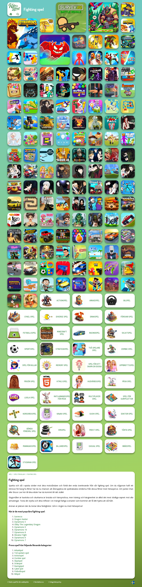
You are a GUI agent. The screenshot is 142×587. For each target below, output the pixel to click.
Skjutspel (18, 560)
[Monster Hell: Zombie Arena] (14, 236)
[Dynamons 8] (128, 25)
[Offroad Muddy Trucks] (47, 236)
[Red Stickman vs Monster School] (79, 58)
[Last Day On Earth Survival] (63, 220)
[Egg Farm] (14, 300)
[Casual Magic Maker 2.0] (128, 122)
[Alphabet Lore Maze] (128, 106)
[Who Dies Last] (79, 106)
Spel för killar (19, 474)
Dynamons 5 (20, 521)
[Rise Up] (63, 139)
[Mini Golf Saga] (95, 252)
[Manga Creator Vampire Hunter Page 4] (63, 187)
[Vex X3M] (14, 220)
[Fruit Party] (30, 139)
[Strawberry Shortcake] (47, 220)
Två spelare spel (21, 553)
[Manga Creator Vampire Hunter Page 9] (79, 171)
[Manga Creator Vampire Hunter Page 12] (95, 155)
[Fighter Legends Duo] (95, 58)
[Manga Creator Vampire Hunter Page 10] (14, 171)
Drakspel (18, 563)
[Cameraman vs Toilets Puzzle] (112, 252)
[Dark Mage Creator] (95, 122)
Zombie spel (19, 558)
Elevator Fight (20, 535)
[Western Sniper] (95, 139)
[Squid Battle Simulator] (47, 90)
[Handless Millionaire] (112, 90)
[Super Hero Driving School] (128, 268)
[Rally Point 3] (30, 268)
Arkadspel (18, 550)
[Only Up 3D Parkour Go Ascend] (14, 122)
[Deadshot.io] (47, 203)
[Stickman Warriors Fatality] (95, 74)
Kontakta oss (39, 582)
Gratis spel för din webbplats (19, 582)
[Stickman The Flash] (14, 58)
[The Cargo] (95, 236)
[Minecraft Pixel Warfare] (47, 122)
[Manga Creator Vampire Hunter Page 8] (95, 171)
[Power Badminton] (79, 284)
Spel (10, 474)
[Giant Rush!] (128, 139)
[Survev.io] (71, 17)
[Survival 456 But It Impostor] (63, 203)
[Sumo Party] (14, 90)
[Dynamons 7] (112, 42)
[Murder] (95, 203)
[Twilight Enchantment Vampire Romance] (79, 203)
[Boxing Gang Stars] (30, 58)
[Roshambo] (30, 284)
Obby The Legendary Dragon (27, 524)
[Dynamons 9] (128, 9)
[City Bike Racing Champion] (112, 220)
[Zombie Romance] (95, 220)
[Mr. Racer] (14, 203)
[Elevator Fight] (79, 42)
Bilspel (17, 574)
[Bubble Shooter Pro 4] (79, 90)
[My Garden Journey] (30, 106)
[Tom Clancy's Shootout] (30, 252)
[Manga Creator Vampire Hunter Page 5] (47, 187)
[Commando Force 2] (79, 122)
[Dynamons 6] (95, 42)
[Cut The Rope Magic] (95, 106)
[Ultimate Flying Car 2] (63, 284)
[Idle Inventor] (112, 139)
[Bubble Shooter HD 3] (79, 236)
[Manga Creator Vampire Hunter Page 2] (112, 187)
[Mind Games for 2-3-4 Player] (47, 268)
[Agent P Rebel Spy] (63, 90)
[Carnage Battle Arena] (30, 171)
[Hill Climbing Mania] (128, 220)
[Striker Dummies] (30, 90)
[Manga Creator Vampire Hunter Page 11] (128, 155)
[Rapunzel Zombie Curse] (47, 171)
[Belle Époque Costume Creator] (30, 220)
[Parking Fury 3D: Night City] (128, 203)
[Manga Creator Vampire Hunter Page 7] (128, 171)
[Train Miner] (14, 155)
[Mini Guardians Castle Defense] (63, 236)
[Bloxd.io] (95, 187)
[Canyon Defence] (30, 203)
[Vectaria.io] (63, 171)
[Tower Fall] (112, 122)
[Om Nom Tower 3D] (79, 139)
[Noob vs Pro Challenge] (95, 284)
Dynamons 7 (20, 540)
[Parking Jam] (30, 155)
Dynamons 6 (20, 537)
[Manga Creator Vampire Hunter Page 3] (79, 187)
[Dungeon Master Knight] (14, 284)
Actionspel (19, 555)
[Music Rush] (14, 252)
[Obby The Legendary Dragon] (55, 50)
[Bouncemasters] (63, 106)
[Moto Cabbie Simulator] (14, 268)
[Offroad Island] (30, 236)
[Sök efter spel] (17, 14)
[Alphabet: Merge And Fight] (95, 268)
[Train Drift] (63, 268)
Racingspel (19, 566)
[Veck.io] (14, 106)
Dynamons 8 (20, 532)
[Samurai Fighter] (112, 74)
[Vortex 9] (112, 284)
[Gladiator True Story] (14, 74)
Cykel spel (18, 568)
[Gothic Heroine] (47, 106)
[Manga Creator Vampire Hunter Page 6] (30, 187)
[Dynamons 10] (47, 25)
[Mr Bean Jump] (47, 284)
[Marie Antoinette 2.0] (14, 139)
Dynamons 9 (20, 527)
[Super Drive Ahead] (47, 74)
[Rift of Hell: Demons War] (112, 155)
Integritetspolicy (55, 582)
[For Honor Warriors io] (30, 300)
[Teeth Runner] (63, 122)
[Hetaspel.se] (10, 14)
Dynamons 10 (20, 529)
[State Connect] (112, 106)
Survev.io (18, 516)
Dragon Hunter (21, 519)
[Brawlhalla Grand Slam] (30, 74)
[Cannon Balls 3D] (112, 203)
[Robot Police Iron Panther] (128, 42)
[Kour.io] (63, 155)
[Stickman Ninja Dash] (79, 74)
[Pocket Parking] (128, 236)
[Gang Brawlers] (112, 58)
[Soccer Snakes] (79, 252)
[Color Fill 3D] (47, 139)
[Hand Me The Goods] (95, 90)
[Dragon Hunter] (103, 17)
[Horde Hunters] (128, 252)
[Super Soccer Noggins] (63, 252)
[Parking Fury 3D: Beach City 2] (14, 187)
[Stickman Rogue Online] (128, 187)
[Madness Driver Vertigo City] (112, 236)
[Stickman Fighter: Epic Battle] (128, 74)
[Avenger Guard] (128, 90)
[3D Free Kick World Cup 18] (47, 252)
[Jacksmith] (79, 155)
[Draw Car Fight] (128, 58)
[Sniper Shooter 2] (128, 284)
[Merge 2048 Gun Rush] (112, 268)
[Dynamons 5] (22, 34)
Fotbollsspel (19, 571)
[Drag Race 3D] (79, 268)
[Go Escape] (47, 155)
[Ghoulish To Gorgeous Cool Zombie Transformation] (79, 220)
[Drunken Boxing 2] (63, 74)
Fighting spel (31, 474)
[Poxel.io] (30, 122)
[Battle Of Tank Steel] (112, 171)
